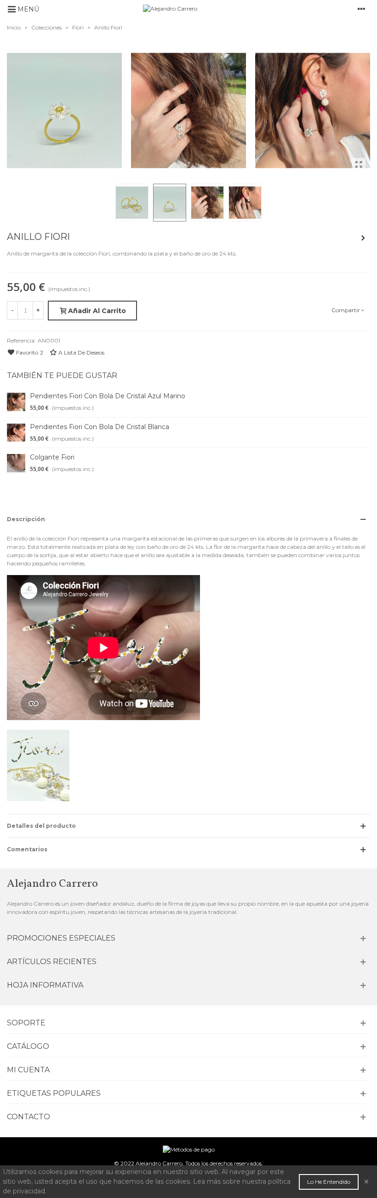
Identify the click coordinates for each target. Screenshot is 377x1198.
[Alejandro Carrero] (195, 9)
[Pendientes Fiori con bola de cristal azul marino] (16, 402)
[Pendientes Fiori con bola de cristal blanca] (16, 432)
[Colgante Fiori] (363, 238)
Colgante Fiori (52, 457)
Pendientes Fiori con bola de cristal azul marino (107, 396)
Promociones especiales (61, 938)
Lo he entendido (328, 1181)
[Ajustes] (361, 8)
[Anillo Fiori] (359, 165)
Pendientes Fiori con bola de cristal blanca (99, 427)
